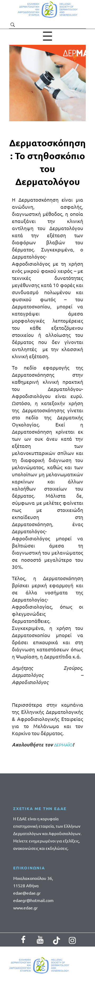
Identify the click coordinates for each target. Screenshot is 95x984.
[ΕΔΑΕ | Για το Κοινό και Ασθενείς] (48, 9)
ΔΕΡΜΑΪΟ (63, 744)
